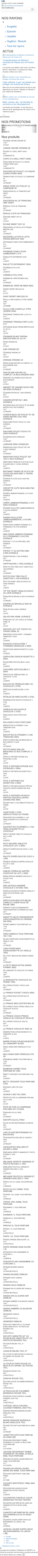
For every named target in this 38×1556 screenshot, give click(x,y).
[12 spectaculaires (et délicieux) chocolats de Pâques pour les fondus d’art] (19, 56)
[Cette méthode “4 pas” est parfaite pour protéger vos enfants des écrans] (19, 78)
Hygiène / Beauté (16, 41)
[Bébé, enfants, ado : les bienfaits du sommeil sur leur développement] (19, 98)
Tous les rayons (15, 46)
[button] (4, 128)
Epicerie (11, 31)
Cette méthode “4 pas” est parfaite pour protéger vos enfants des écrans (19, 83)
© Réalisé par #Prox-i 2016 (11, 1546)
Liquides (11, 36)
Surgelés (12, 26)
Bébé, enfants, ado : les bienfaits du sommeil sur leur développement (18, 103)
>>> (4, 75)
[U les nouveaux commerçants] (12, 5)
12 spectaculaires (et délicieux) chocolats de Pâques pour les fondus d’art (18, 62)
